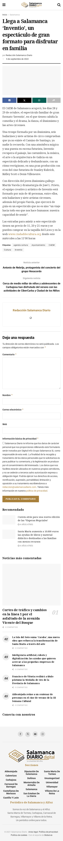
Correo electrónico (13, 409)
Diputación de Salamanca (31, 772)
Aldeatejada (11, 771)
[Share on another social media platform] (54, 100)
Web (4, 424)
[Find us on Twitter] (27, 734)
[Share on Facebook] (9, 100)
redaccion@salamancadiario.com (19, 487)
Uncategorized (51, 778)
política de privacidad (36, 490)
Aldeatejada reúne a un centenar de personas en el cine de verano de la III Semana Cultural (34, 698)
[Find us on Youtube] (35, 734)
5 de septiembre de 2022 (17, 59)
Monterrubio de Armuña (32, 783)
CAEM (51, 245)
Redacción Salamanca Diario (19, 55)
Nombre (7, 395)
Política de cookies (19, 835)
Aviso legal (33, 832)
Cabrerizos (11, 775)
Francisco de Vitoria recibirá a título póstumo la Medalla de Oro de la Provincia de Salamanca (32, 680)
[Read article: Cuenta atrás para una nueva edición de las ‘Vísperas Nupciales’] (8, 519)
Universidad (52, 782)
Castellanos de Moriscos (11, 792)
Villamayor (52, 786)
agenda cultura (21, 245)
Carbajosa (11, 780)
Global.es (48, 835)
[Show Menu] (3, 5)
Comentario (9, 354)
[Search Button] (59, 5)
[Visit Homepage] (31, 5)
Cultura (7, 250)
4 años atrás (26, 524)
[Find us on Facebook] (20, 734)
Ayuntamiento (38, 245)
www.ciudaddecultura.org (24, 234)
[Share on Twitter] (24, 100)
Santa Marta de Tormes (52, 772)
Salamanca (15, 15)
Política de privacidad (48, 832)
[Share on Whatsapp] (39, 100)
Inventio (18, 250)
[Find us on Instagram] (42, 734)
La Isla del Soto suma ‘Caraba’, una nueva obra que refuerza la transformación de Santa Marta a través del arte (36, 641)
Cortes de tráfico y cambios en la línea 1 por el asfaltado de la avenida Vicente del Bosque (24, 616)
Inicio (4, 15)
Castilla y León (11, 797)
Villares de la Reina (52, 792)
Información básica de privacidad (20, 438)
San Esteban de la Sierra (31, 794)
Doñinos (31, 778)
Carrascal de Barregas (11, 785)
